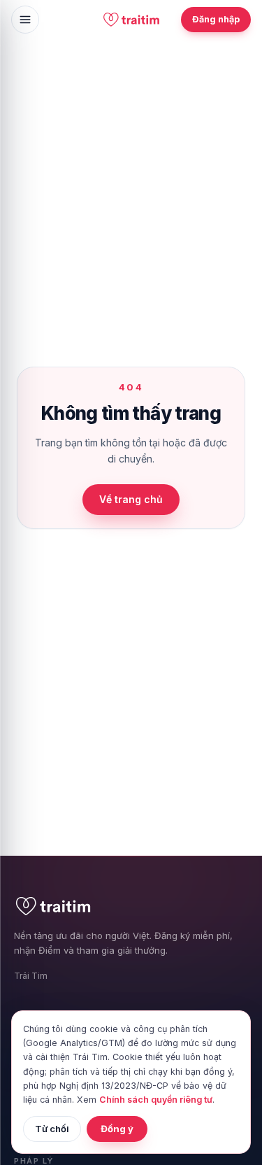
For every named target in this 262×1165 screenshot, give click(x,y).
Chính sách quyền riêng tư (155, 1099)
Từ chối (52, 1128)
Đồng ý (117, 1128)
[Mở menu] (25, 20)
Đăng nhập (216, 19)
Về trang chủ (131, 499)
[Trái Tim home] (130, 19)
